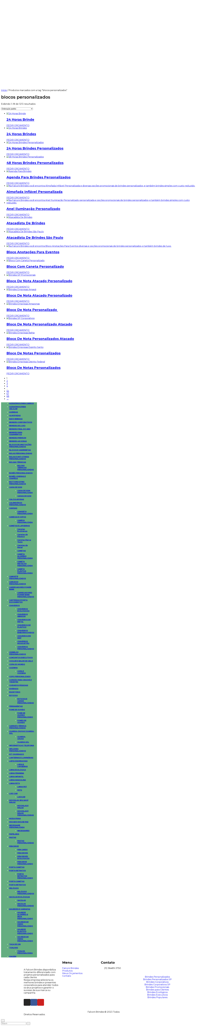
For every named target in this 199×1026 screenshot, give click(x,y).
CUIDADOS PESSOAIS (18, 685)
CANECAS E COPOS (17, 517)
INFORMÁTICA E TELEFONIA (21, 745)
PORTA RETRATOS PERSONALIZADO (25, 876)
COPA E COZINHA (21, 672)
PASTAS (12, 837)
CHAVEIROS (14, 605)
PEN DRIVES (22, 853)
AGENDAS (13, 412)
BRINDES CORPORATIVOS (20, 422)
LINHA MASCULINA (17, 780)
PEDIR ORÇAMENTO (17, 125)
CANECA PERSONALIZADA (25, 521)
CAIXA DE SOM (15, 487)
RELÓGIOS (14, 888)
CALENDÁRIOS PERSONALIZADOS (17, 504)
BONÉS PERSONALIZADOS (20, 473)
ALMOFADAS (15, 415)
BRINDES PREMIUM (17, 438)
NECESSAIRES (23, 831)
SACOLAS (21, 900)
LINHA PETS (14, 783)
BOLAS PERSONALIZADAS (20, 453)
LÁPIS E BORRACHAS (18, 761)
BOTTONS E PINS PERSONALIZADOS (17, 483)
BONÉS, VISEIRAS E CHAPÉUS (17, 477)
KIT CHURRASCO (16, 754)
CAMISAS (13, 508)
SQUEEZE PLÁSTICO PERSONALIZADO (25, 931)
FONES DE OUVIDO (21, 721)
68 (7, 396)
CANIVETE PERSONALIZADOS (17, 577)
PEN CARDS (22, 850)
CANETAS (21, 551)
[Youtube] (40, 1002)
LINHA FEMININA (16, 773)
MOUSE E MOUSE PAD (18, 822)
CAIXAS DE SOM (24, 496)
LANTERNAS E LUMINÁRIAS (21, 758)
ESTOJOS (13, 695)
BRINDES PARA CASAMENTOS (15, 433)
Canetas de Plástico (22, 535)
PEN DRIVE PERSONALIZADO (25, 863)
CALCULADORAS (16, 499)
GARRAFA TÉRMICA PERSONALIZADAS (17, 727)
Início (4, 90)
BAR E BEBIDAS (15, 419)
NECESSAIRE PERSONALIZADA (17, 826)
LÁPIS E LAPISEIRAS (22, 765)
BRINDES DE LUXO (17, 426)
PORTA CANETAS (16, 867)
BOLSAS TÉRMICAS (17, 462)
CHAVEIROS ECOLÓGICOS (23, 610)
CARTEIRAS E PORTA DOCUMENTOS (18, 601)
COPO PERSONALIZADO (20, 676)
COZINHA (13, 668)
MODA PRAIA (15, 818)
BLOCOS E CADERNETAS (20, 450)
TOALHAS (13, 948)
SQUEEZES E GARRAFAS (19, 909)
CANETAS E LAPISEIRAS (19, 526)
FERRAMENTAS (16, 706)
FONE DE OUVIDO (17, 710)
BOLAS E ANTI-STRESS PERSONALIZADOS (19, 458)
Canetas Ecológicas (22, 530)
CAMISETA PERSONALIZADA (25, 512)
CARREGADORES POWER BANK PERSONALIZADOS (25, 595)
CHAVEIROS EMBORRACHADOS (25, 632)
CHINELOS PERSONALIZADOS (17, 653)
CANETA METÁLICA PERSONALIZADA (25, 564)
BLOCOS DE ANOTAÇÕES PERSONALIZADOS (20, 446)
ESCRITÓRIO (14, 692)
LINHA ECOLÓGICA (17, 770)
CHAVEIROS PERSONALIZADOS (25, 648)
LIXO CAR (13, 793)
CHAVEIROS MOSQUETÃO (23, 642)
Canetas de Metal (22, 546)
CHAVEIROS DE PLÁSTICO (24, 626)
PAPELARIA (14, 834)
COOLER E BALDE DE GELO (21, 661)
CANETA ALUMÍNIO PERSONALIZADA (25, 556)
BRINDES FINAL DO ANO (19, 429)
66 (7, 391)
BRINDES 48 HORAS (18, 441)
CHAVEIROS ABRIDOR (22, 615)
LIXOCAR (21, 797)
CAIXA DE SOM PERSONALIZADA (25, 492)
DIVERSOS (13, 689)
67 (7, 393)
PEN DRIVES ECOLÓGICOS (23, 857)
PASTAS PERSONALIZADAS (25, 842)
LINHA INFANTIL (16, 777)
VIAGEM (12, 956)
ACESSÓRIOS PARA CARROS (21, 403)
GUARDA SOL (23, 742)
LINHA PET (22, 787)
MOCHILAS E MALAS (22, 807)
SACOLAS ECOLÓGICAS (19, 897)
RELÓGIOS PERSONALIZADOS (25, 892)
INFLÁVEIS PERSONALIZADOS (17, 750)
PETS (19, 790)
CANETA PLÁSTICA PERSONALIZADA (25, 571)
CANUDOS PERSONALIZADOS (17, 583)
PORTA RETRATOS (17, 871)
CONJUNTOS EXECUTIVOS (21, 658)
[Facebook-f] (33, 1002)
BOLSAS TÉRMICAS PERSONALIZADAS (25, 468)
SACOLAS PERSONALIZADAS (25, 905)
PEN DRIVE (14, 846)
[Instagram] (27, 1002)
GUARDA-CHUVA (21, 738)
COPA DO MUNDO (17, 664)
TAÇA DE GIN (15, 944)
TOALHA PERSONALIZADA (25, 952)
